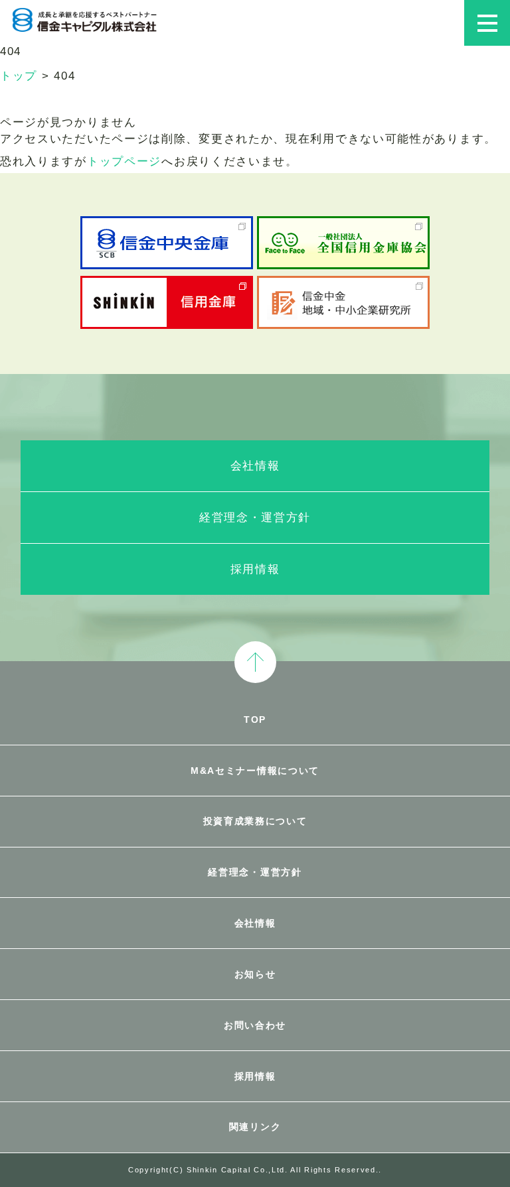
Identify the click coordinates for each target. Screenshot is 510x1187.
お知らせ (255, 974)
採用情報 (255, 569)
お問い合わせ (255, 1025)
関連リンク (255, 1126)
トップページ (124, 161)
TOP (255, 719)
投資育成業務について (255, 821)
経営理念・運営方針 (255, 517)
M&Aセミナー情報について (255, 770)
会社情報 (255, 466)
